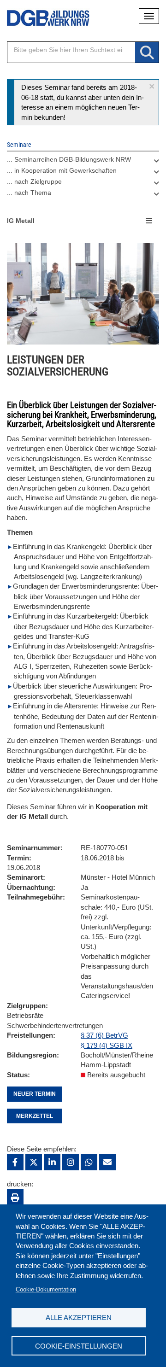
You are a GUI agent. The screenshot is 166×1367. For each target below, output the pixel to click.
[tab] (83, 161)
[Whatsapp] (89, 1162)
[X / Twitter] (33, 1162)
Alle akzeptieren (79, 1317)
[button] (151, 86)
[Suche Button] (147, 53)
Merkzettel (34, 1116)
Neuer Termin (34, 1094)
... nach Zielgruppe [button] (34, 181)
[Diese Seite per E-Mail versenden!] (107, 1162)
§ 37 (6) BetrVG (104, 1035)
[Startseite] (41, 18)
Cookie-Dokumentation (46, 1289)
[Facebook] (15, 1162)
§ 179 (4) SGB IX (106, 1045)
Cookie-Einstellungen (78, 1346)
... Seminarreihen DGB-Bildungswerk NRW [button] (69, 159)
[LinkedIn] (52, 1162)
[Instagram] (70, 1162)
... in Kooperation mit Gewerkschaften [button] (62, 170)
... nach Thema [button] (29, 192)
